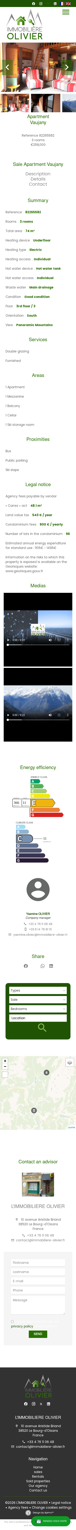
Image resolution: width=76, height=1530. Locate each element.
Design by (42, 1512)
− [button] (5, 1066)
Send (38, 1334)
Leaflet (71, 1127)
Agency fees (18, 1507)
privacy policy (22, 1326)
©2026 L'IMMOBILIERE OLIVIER (26, 1503)
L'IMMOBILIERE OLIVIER (38, 1206)
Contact (38, 184)
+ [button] (5, 1061)
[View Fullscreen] (5, 1074)
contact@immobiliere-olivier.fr (40, 1240)
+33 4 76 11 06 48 (40, 924)
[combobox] (38, 990)
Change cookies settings (52, 1507)
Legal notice (61, 1503)
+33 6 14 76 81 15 (40, 929)
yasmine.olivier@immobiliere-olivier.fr (40, 935)
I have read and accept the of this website (35, 1324)
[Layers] (70, 1062)
